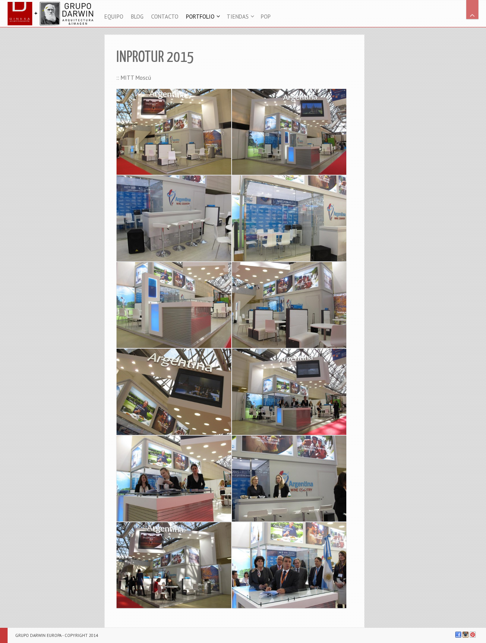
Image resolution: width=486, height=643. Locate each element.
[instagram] (465, 635)
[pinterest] (473, 635)
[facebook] (458, 635)
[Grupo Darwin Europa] (52, 13)
